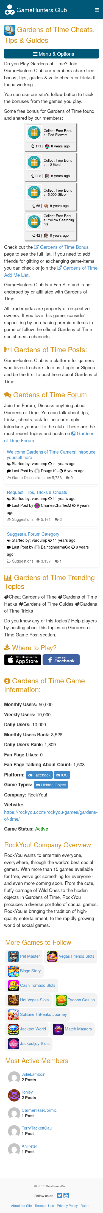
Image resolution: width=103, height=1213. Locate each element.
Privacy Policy (67, 1205)
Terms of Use (44, 1205)
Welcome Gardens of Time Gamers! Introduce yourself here (51, 454)
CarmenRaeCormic (39, 1110)
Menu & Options (55, 53)
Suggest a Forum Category (33, 534)
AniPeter (29, 1146)
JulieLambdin (33, 1074)
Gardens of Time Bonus (64, 246)
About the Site (21, 1205)
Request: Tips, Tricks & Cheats (37, 492)
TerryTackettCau (37, 1128)
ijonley (27, 1092)
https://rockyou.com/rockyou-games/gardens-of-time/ (51, 815)
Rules (84, 1205)
